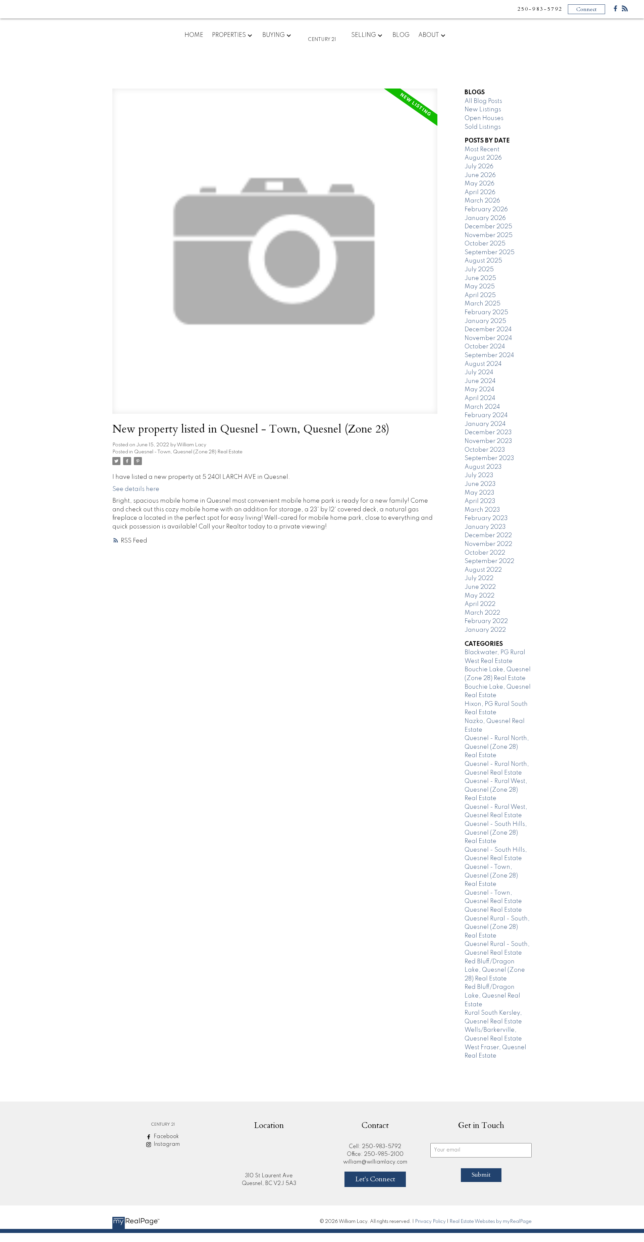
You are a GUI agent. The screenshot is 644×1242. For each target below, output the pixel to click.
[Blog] (625, 10)
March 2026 (482, 201)
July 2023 (479, 475)
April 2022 (480, 604)
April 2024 (480, 398)
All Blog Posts (483, 101)
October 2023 (485, 450)
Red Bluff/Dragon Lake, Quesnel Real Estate (492, 995)
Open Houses (484, 118)
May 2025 (480, 287)
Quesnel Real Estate (493, 910)
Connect (586, 9)
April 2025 (480, 295)
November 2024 (488, 338)
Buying (273, 35)
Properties (229, 35)
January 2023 (485, 527)
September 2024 (489, 355)
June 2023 (480, 484)
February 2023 (486, 518)
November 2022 (488, 544)
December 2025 (488, 227)
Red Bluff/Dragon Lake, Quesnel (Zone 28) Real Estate (495, 970)
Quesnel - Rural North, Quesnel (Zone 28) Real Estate (497, 746)
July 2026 (479, 167)
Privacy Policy (430, 1221)
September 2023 (489, 458)
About (428, 35)
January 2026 (485, 218)
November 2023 (488, 441)
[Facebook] (615, 10)
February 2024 (486, 415)
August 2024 (483, 364)
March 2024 (482, 407)
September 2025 (490, 252)
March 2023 (482, 510)
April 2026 (480, 192)
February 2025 (486, 312)
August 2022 (483, 570)
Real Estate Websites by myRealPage (490, 1221)
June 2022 (480, 587)
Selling (363, 35)
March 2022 (482, 613)
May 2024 (479, 390)
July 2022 (479, 578)
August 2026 (483, 158)
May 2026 (479, 184)
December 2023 (488, 433)
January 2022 (485, 630)
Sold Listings (483, 127)
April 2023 (480, 501)
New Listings (483, 110)
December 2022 (488, 535)
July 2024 (479, 373)
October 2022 (485, 553)
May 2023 (479, 493)
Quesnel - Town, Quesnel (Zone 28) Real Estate (188, 452)
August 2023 (483, 467)
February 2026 (486, 210)
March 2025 (482, 304)
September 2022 (489, 561)
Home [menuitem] (193, 35)
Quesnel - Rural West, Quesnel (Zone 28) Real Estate (496, 789)
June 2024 (480, 381)
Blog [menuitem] (401, 35)
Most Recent (482, 150)
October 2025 (485, 244)
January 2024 (485, 424)
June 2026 (480, 175)
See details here (135, 489)
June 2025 (480, 278)
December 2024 (488, 330)
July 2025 (479, 270)
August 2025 (483, 261)
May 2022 (479, 596)
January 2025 (485, 321)
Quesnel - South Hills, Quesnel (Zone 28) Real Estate (496, 832)
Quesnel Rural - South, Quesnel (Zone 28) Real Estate (497, 927)
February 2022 (486, 621)
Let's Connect (375, 1179)
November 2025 (489, 235)
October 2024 (485, 347)
